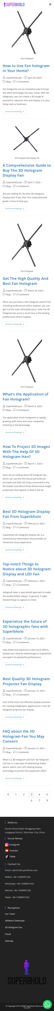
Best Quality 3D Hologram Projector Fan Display (26, 681)
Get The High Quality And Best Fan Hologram (25, 281)
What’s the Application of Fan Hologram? (25, 397)
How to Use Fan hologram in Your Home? (26, 68)
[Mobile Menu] (50, 4)
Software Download (14, 920)
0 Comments (22, 81)
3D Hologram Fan (13, 927)
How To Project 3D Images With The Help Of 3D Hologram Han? (26, 451)
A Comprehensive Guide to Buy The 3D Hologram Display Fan (27, 170)
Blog (8, 81)
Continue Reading (16, 112)
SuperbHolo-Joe (14, 77)
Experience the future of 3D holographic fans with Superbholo (25, 626)
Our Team (10, 913)
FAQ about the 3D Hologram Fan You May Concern (23, 736)
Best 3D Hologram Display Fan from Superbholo (26, 514)
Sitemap (9, 940)
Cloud (8, 934)
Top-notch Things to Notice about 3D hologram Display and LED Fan (27, 568)
